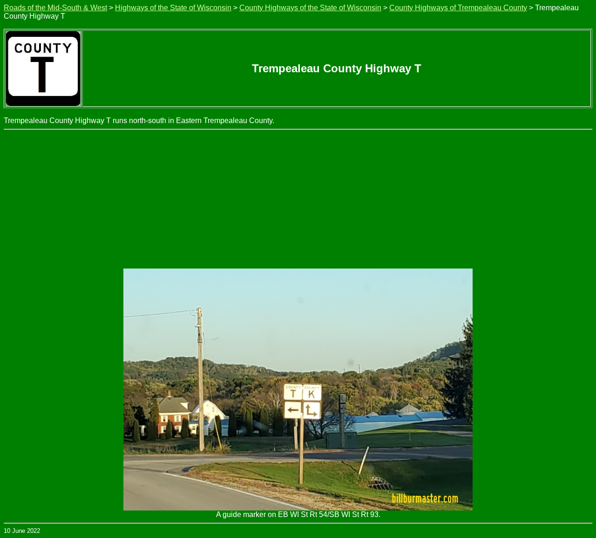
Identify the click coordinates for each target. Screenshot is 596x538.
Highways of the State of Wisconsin (173, 8)
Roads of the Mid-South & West (55, 8)
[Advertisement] (298, 199)
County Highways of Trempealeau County (458, 8)
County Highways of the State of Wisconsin (310, 8)
